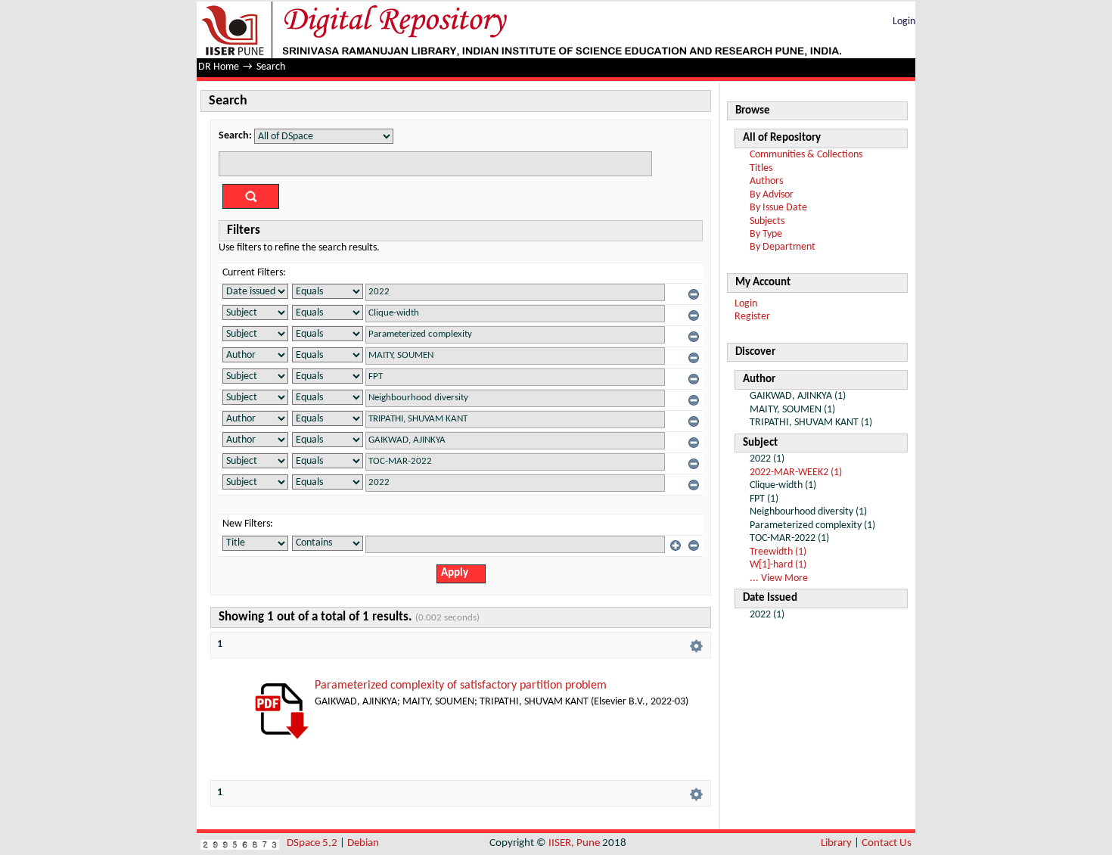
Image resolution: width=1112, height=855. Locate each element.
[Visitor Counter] (239, 843)
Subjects (767, 221)
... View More (779, 578)
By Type (766, 234)
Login (904, 21)
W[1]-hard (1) (778, 565)
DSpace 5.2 (313, 843)
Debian (363, 843)
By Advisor (772, 195)
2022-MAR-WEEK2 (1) (796, 472)
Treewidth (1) (778, 552)
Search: (235, 136)
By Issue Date (778, 208)
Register (752, 317)
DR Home (218, 67)
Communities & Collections (806, 155)
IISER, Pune (574, 843)
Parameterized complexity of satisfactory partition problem (461, 685)
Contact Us (887, 843)
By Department (782, 247)
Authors (766, 181)
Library (836, 843)
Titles (761, 168)
